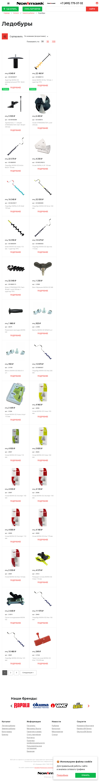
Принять (86, 775)
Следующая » (28, 672)
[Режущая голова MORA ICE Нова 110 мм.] (43, 558)
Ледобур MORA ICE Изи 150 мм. (42, 618)
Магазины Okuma (34, 729)
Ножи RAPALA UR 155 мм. (41, 165)
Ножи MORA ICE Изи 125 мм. (15, 577)
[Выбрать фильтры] (5, 36)
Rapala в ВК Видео (84, 729)
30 (42, 41)
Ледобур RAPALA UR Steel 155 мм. (14, 207)
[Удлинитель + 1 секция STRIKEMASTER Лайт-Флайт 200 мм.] (15, 104)
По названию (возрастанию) (35, 36)
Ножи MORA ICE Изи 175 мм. (42, 536)
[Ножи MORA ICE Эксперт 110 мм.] (15, 517)
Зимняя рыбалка (8, 729)
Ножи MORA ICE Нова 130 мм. (41, 412)
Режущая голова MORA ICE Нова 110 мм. (42, 578)
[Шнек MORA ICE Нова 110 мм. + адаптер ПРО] (15, 227)
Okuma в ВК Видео (84, 732)
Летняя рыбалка (8, 726)
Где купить (11, 9)
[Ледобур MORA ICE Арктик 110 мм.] (43, 227)
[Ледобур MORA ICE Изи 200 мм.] (43, 351)
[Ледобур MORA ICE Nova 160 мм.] (43, 187)
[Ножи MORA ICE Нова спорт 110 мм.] (15, 394)
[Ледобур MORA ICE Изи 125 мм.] (15, 639)
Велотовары (7, 732)
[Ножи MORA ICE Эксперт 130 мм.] (43, 476)
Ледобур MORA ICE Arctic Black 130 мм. (14, 166)
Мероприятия (57, 732)
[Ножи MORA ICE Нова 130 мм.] (43, 392)
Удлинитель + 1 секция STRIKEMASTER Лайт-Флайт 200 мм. (15, 125)
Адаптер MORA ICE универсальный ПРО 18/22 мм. (15, 82)
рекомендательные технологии (44, 767)
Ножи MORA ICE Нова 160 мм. (41, 456)
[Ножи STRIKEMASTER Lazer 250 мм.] (43, 104)
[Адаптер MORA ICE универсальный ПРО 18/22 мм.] (15, 61)
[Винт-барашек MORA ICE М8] (43, 268)
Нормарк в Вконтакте (85, 726)
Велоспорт (56, 729)
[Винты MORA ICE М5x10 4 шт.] (15, 351)
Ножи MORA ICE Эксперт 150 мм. (15, 497)
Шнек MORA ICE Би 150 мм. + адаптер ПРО (42, 81)
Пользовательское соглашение (34, 747)
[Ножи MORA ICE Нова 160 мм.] (43, 436)
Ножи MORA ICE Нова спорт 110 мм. (15, 415)
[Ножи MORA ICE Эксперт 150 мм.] (15, 476)
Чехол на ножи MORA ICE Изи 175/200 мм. (41, 659)
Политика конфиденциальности (36, 742)
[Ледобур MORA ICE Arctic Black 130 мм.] (15, 146)
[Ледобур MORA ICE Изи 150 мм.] (43, 598)
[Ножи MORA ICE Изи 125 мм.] (15, 558)
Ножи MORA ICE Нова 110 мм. (14, 456)
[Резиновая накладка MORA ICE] (15, 311)
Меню (10, 3)
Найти (92, 9)
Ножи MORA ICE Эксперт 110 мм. (15, 537)
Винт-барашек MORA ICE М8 (42, 287)
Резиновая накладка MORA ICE (15, 331)
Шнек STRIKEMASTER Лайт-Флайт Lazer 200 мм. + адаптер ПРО (15, 289)
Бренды (5, 735)
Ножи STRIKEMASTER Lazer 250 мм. (42, 124)
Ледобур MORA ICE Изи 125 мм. (15, 659)
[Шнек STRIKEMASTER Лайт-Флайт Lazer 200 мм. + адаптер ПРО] (15, 268)
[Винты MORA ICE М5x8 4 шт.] (43, 311)
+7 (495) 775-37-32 (71, 3)
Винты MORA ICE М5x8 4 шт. (42, 330)
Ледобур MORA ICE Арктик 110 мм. (42, 248)
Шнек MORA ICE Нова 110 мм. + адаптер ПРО (14, 248)
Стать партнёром (32, 9)
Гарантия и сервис (34, 732)
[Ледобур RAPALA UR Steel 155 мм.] (15, 187)
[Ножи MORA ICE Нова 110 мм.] (15, 436)
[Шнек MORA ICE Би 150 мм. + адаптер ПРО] (43, 61)
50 (47, 41)
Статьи (55, 735)
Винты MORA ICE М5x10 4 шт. (14, 372)
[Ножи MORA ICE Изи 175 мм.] (43, 517)
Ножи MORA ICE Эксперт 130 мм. (42, 497)
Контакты (31, 738)
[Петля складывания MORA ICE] (15, 598)
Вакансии (31, 751)
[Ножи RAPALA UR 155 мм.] (43, 146)
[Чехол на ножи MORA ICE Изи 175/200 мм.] (43, 639)
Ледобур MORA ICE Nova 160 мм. (42, 207)
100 (53, 41)
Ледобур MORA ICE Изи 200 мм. (42, 372)
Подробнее (15, 88)
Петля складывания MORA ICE (15, 618)
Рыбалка (55, 726)
